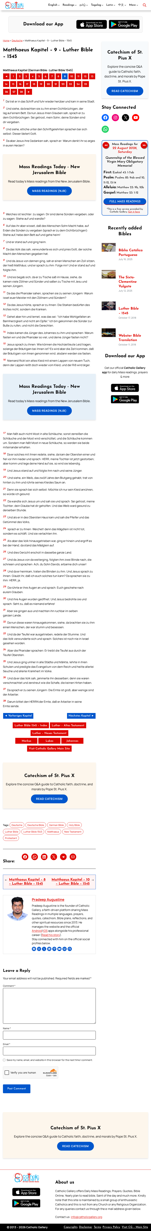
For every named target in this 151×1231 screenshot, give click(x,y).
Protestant (11, 838)
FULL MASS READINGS (125, 201)
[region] (125, 178)
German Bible (56, 825)
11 (78, 76)
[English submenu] (59, 5)
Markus (26, 741)
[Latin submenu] (114, 5)
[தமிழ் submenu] (87, 5)
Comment (9, 985)
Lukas (49, 741)
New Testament (72, 831)
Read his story (51, 935)
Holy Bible (74, 825)
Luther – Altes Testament (68, 725)
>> (144, 145)
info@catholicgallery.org (86, 1217)
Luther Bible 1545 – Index (31, 725)
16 (20, 84)
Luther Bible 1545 (32, 831)
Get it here (134, 212)
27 (14, 92)
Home (6, 40)
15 (13, 84)
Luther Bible (11, 831)
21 (56, 84)
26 (6, 92)
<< (105, 145)
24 (78, 84)
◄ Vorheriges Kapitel (18, 715)
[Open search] (144, 5)
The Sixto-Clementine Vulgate (128, 282)
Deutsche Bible (35, 825)
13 (92, 76)
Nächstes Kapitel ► (81, 715)
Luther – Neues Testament (49, 733)
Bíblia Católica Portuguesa (131, 253)
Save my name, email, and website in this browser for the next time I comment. (50, 1060)
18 (34, 84)
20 (48, 84)
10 (71, 76)
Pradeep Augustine (48, 899)
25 (85, 84)
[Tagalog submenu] (102, 5)
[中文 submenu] (125, 5)
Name (7, 1028)
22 (63, 84)
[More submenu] (137, 5)
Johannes (72, 741)
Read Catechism (49, 799)
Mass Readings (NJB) (49, 191)
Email (6, 1044)
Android (37, 931)
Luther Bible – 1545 (129, 311)
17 (27, 84)
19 (41, 84)
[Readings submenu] (76, 5)
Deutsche (17, 40)
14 (6, 84)
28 (21, 92)
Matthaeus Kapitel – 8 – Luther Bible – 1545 (27, 882)
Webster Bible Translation (130, 338)
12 (85, 76)
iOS (45, 931)
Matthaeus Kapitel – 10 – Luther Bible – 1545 (71, 882)
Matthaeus (53, 831)
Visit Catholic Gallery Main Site (49, 748)
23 (70, 84)
